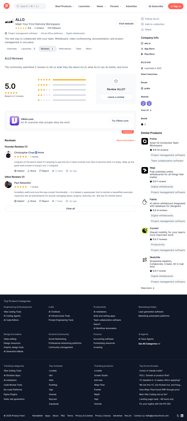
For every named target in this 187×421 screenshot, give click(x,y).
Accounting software (104, 339)
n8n (51, 375)
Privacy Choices (103, 415)
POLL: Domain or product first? (154, 375)
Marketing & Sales (148, 307)
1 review (34, 156)
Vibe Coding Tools (12, 311)
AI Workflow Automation (105, 328)
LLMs (51, 307)
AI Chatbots (54, 311)
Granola (52, 394)
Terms (70, 415)
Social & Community (59, 334)
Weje (152, 167)
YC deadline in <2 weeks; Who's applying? (159, 380)
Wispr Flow (99, 385)
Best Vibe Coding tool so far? (153, 394)
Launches (84, 6)
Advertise (131, 6)
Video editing (10, 339)
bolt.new (98, 380)
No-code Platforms (13, 389)
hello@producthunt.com (157, 415)
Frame (153, 138)
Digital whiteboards (75, 33)
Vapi (51, 389)
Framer (97, 389)
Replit (97, 394)
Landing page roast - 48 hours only (156, 399)
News (100, 6)
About (55, 415)
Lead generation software (151, 311)
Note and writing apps (104, 316)
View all (70, 208)
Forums (114, 6)
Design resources (12, 343)
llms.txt (128, 415)
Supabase (54, 403)
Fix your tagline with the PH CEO (155, 403)
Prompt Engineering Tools (61, 320)
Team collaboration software (167, 160)
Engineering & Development (18, 307)
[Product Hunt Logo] (7, 6)
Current (154, 228)
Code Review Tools (13, 385)
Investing (98, 347)
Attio (51, 380)
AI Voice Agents (146, 339)
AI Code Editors (11, 320)
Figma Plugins (10, 394)
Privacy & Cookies (84, 415)
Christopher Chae (24, 152)
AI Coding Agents (12, 316)
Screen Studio (101, 375)
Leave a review (116, 97)
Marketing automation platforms (154, 316)
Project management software (22, 33)
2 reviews (39, 28)
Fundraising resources (104, 343)
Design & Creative (12, 334)
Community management (61, 347)
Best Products (63, 6)
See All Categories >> (149, 343)
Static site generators (14, 399)
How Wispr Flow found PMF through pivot (159, 389)
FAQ (63, 415)
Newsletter (37, 415)
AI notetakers (100, 311)
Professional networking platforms (65, 343)
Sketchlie (155, 257)
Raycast (53, 399)
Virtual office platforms (52, 33)
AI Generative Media (13, 351)
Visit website (126, 23)
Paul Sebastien (22, 182)
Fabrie (153, 199)
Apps (47, 415)
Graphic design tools (14, 347)
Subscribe (157, 6)
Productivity (158, 244)
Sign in (177, 6)
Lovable (53, 370)
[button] (89, 48)
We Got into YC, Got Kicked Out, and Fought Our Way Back (160, 385)
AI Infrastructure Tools (59, 316)
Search (97, 324)
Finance (98, 334)
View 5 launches (149, 74)
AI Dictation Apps (12, 375)
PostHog (53, 385)
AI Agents (143, 334)
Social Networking (57, 339)
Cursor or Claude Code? (150, 370)
